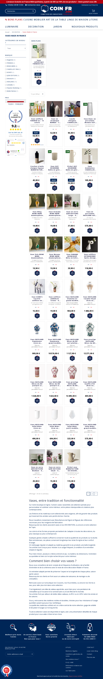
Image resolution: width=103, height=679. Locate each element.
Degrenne (11, 60)
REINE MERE (12, 66)
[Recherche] (33, 11)
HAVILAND (12, 82)
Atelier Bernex (12, 91)
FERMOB (11, 63)
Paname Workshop (14, 88)
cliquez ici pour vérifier (75, 676)
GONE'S (10, 72)
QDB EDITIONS (13, 75)
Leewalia (11, 85)
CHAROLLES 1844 (14, 69)
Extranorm (11, 79)
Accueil (7, 32)
